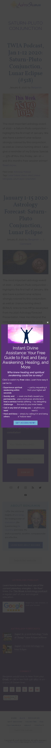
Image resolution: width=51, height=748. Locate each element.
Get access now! (26, 423)
